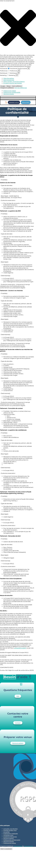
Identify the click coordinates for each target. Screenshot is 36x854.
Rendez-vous (14, 102)
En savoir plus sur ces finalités (12, 83)
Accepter (3, 86)
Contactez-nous (8, 835)
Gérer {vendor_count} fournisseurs (14, 81)
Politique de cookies (9, 91)
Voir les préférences (17, 86)
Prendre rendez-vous (9, 830)
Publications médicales (10, 833)
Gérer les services (8, 80)
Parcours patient (8, 838)
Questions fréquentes (10, 837)
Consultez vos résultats (10, 829)
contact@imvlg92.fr (20, 648)
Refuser (8, 86)
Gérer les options (8, 78)
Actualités (6, 832)
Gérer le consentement (6, 849)
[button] (18, 28)
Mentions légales (8, 94)
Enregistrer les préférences (7, 87)
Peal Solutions (28, 846)
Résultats (25, 102)
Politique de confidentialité (11, 92)
